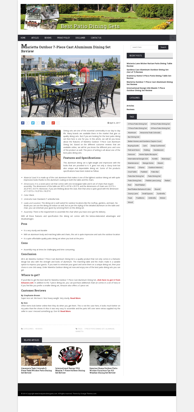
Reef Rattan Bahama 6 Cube (139, 189)
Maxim (160, 163)
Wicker (162, 198)
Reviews (48, 37)
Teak (130, 198)
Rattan (167, 180)
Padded (144, 172)
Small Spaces (147, 193)
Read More (75, 298)
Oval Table (132, 172)
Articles (35, 37)
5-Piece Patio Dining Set (137, 124)
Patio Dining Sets (134, 180)
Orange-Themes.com (88, 393)
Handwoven (159, 150)
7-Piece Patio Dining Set (94, 329)
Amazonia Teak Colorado (150, 132)
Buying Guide (133, 145)
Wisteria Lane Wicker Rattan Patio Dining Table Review (149, 64)
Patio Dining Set (154, 176)
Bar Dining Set (133, 137)
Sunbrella (161, 193)
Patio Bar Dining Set (136, 176)
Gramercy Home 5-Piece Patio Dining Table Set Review (149, 76)
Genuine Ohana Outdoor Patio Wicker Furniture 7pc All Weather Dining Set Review (103, 370)
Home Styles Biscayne (148, 154)
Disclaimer (80, 37)
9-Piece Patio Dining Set (160, 128)
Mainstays (166, 158)
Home (23, 37)
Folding (147, 150)
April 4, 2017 (114, 123)
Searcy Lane (133, 193)
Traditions (140, 198)
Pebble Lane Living (153, 180)
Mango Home (148, 163)
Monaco (131, 167)
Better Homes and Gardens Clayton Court (144, 141)
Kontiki (155, 158)
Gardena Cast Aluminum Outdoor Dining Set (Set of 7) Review (148, 70)
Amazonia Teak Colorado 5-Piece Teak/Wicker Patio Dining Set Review (36, 370)
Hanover (131, 154)
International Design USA (138, 158)
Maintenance (133, 163)
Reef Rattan (140, 185)
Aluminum (109, 329)
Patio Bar (155, 172)
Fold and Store (134, 150)
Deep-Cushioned (158, 145)
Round (157, 189)
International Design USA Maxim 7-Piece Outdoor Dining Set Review (70, 370)
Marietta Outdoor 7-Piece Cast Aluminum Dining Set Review (150, 83)
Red (129, 185)
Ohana (141, 167)
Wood (130, 202)
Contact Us (96, 37)
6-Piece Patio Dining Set (160, 124)
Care (145, 145)
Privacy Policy (63, 37)
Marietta (79, 331)
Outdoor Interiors (155, 167)
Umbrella (152, 198)
